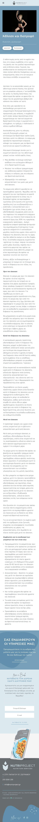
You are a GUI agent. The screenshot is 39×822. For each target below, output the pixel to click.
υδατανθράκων (9, 343)
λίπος (8, 217)
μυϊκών (24, 585)
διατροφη (18, 48)
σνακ (34, 316)
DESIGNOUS (18, 798)
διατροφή (19, 111)
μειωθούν (29, 360)
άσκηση (14, 153)
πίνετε (20, 387)
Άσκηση (6, 42)
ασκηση (7, 48)
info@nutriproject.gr (12, 784)
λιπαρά (22, 281)
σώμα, (13, 62)
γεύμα (8, 451)
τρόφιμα (19, 616)
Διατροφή (16, 42)
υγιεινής (6, 133)
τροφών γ (18, 557)
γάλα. (28, 608)
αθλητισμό (7, 89)
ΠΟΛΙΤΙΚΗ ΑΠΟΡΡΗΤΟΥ (10, 794)
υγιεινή (20, 108)
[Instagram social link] (27, 817)
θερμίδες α (27, 192)
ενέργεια (29, 173)
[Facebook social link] (24, 817)
